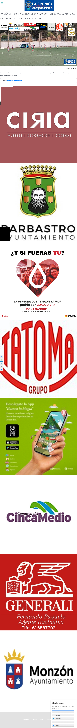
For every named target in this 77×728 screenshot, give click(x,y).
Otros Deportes (11, 80)
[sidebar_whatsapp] (1, 359)
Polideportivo (18, 80)
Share (68, 68)
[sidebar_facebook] (1, 356)
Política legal (26, 719)
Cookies (41, 719)
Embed (74, 68)
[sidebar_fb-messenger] (1, 369)
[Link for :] (38, 124)
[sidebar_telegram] (1, 363)
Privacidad (34, 719)
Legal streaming (50, 719)
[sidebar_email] (1, 366)
